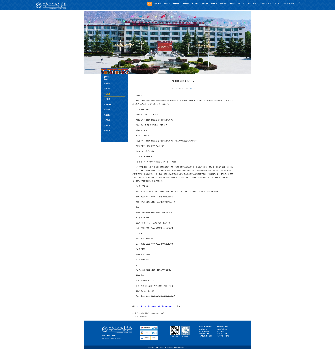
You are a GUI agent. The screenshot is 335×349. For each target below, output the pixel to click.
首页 (149, 4)
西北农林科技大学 (204, 331)
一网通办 (262, 3)
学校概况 (157, 4)
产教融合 (186, 4)
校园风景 (107, 131)
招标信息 (107, 94)
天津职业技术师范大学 (223, 336)
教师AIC (255, 3)
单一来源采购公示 (142, 316)
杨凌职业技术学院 (204, 333)
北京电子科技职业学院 (205, 336)
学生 (244, 3)
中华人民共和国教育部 (205, 327)
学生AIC (270, 3)
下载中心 (233, 4)
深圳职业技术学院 (222, 333)
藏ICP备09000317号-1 (181, 347)
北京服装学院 (220, 331)
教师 (249, 3)
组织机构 (167, 4)
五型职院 (195, 4)
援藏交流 (204, 4)
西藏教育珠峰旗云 (222, 329)
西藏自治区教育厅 (204, 329)
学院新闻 (107, 83)
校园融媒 (107, 110)
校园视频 (107, 115)
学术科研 (107, 99)
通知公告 (107, 89)
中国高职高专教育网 (222, 327)
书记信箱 (283, 3)
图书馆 (277, 3)
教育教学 (223, 4)
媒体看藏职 (108, 104)
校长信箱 (291, 3)
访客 (239, 3)
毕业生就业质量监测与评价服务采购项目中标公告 (150, 313)
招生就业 (176, 4)
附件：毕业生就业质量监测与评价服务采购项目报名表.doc (154, 306)
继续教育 (214, 4)
